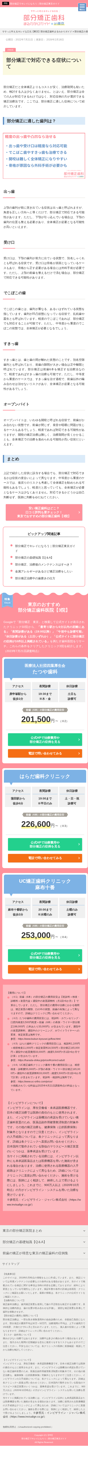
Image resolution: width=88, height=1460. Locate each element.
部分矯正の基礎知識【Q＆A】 (34, 557)
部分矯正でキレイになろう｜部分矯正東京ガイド (35, 3)
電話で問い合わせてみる (45, 753)
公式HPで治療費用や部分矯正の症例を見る (45, 739)
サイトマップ (10, 1263)
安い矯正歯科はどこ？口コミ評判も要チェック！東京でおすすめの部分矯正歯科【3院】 (44, 512)
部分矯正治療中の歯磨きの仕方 (35, 578)
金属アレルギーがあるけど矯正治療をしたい (43, 571)
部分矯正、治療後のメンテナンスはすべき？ (43, 564)
